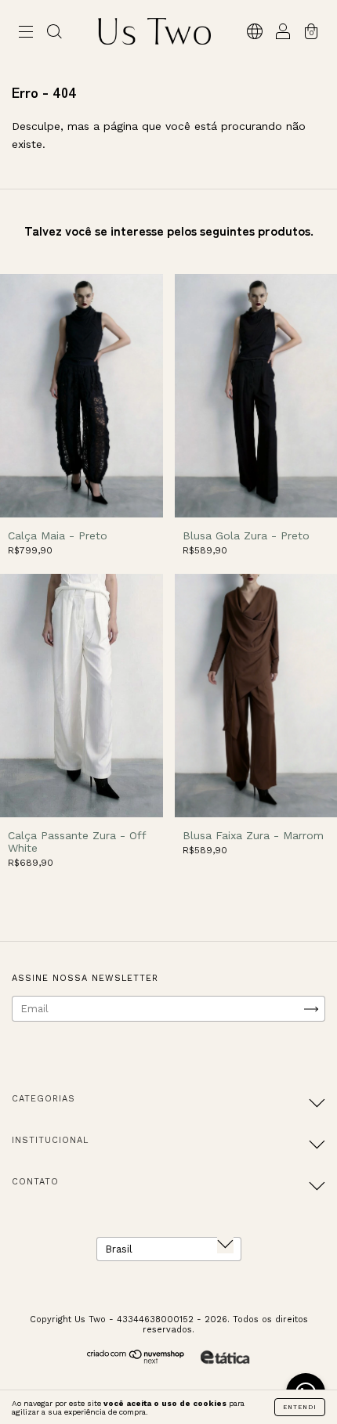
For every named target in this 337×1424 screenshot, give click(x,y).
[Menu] (26, 33)
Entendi (300, 1407)
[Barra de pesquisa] (54, 33)
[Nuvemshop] (136, 1360)
